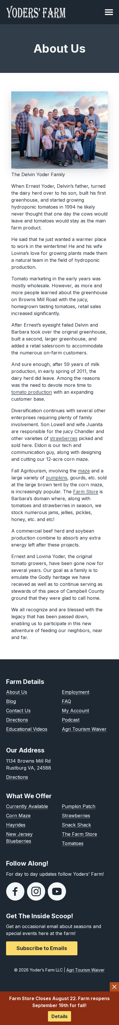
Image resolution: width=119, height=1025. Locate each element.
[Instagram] (36, 891)
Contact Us (18, 710)
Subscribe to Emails (41, 948)
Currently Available (27, 806)
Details (59, 1016)
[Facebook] (15, 891)
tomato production (31, 392)
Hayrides (15, 825)
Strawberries (76, 815)
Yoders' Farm (36, 12)
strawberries (63, 438)
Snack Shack (76, 825)
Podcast (70, 720)
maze (84, 471)
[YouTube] (57, 891)
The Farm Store (79, 834)
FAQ (66, 701)
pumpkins (56, 478)
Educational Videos (26, 729)
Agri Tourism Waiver (84, 729)
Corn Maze (18, 815)
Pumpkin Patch (78, 806)
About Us (16, 692)
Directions (17, 720)
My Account (75, 710)
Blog (11, 701)
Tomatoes (72, 843)
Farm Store (85, 491)
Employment (75, 692)
